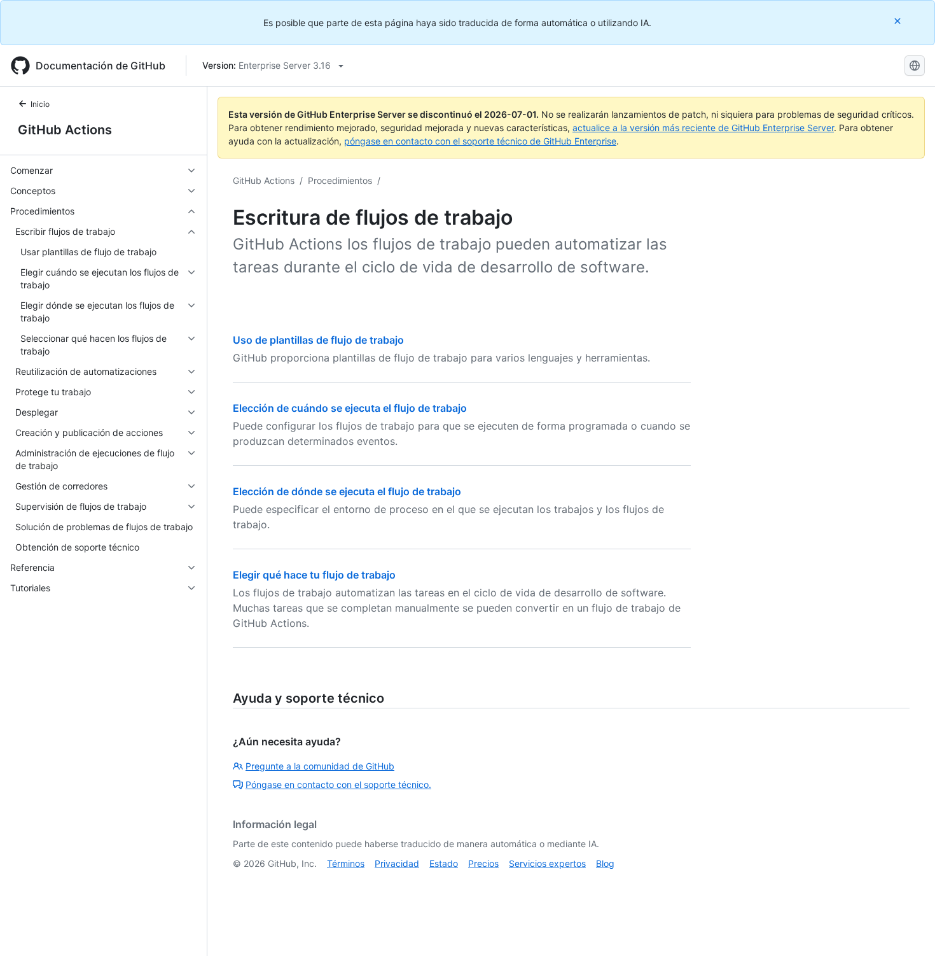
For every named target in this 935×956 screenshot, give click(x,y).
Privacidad (397, 863)
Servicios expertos (547, 863)
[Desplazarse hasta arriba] (907, 928)
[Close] (899, 20)
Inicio (40, 104)
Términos (345, 863)
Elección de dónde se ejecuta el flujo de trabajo (347, 491)
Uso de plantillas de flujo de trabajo (318, 340)
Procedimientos (340, 180)
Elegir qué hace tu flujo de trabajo (314, 574)
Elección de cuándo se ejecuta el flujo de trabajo (350, 408)
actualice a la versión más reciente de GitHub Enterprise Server (703, 127)
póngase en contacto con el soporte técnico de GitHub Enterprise (480, 141)
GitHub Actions (65, 129)
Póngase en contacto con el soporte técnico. (338, 784)
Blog (605, 863)
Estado (443, 863)
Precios (483, 863)
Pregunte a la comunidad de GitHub (320, 766)
